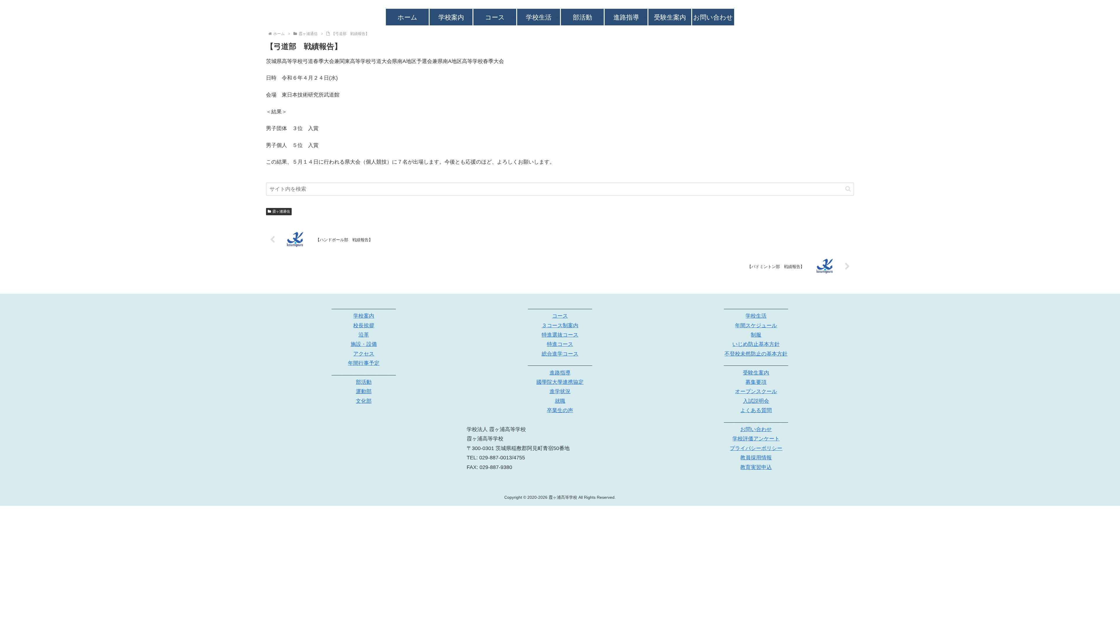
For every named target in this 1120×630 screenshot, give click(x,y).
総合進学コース (560, 354)
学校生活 (756, 316)
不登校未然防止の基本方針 (756, 354)
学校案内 (363, 316)
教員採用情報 (756, 458)
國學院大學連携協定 (560, 382)
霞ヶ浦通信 (281, 211)
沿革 (363, 335)
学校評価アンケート (756, 439)
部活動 (364, 382)
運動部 (364, 391)
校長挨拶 (363, 325)
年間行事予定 (363, 363)
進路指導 (560, 373)
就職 (560, 401)
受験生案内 (756, 373)
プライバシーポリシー (756, 448)
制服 (756, 335)
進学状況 (560, 391)
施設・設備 (364, 344)
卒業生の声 (560, 410)
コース (560, 316)
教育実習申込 (756, 467)
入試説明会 (756, 401)
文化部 (364, 401)
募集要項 (756, 382)
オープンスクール (756, 391)
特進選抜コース (560, 335)
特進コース (560, 344)
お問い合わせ (756, 429)
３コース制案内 (560, 325)
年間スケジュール (756, 325)
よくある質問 (756, 410)
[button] (848, 189)
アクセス (363, 354)
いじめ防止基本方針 (756, 344)
